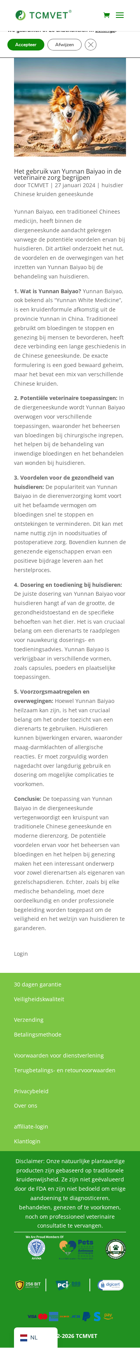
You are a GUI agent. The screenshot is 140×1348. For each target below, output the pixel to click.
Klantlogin (27, 1141)
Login (21, 953)
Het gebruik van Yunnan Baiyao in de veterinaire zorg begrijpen (67, 174)
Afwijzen (64, 45)
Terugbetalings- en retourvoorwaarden (65, 1070)
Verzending (29, 1019)
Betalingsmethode (37, 1034)
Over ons (25, 1105)
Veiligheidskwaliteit (39, 999)
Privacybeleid (31, 1091)
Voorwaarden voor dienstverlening (59, 1055)
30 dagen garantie (37, 984)
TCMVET (38, 185)
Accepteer (26, 45)
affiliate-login (31, 1126)
